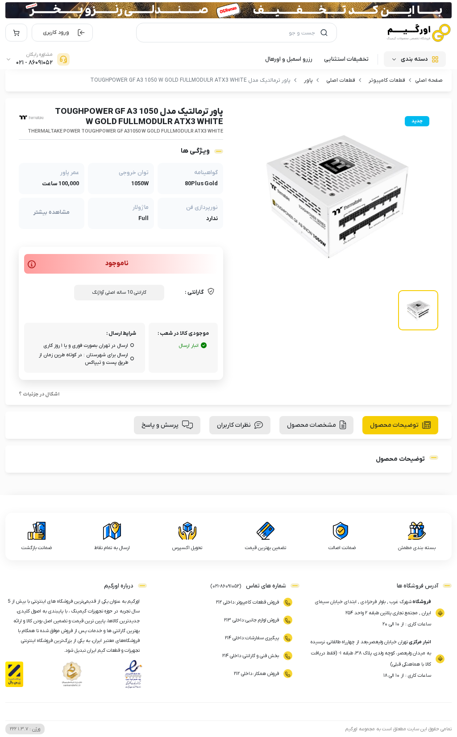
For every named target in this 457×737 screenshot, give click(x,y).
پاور (308, 80)
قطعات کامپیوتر (387, 80)
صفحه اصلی (429, 80)
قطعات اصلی (340, 80)
